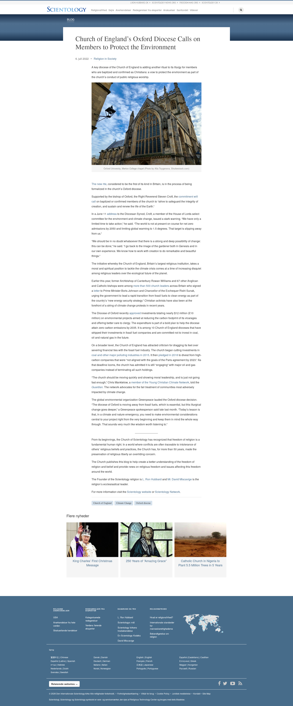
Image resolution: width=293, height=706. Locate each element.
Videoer (194, 10)
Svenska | (59, 672)
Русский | (187, 668)
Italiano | (101, 664)
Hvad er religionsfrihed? (161, 617)
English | (144, 657)
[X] (225, 683)
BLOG (70, 19)
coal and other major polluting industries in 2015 (120, 355)
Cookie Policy (163, 693)
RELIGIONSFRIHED (158, 609)
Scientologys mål (126, 622)
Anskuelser (169, 10)
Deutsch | (102, 660)
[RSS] (240, 683)
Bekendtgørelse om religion (159, 635)
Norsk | (102, 668)
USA (55, 617)
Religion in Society (105, 59)
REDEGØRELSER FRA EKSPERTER (95, 610)
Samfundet (182, 10)
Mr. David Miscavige (180, 479)
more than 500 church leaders (151, 286)
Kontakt (196, 693)
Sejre (111, 10)
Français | (144, 660)
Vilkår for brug (147, 693)
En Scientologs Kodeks (129, 635)
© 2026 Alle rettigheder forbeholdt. (82, 693)
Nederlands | (60, 668)
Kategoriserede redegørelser (92, 619)
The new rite (99, 184)
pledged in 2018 (168, 355)
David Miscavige (126, 640)
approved (135, 313)
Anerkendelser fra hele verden (64, 624)
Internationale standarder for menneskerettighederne (162, 625)
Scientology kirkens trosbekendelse (127, 629)
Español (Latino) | (63, 660)
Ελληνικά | (187, 660)
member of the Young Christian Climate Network (160, 382)
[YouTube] (233, 683)
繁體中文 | (59, 657)
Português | (147, 668)
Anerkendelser (123, 10)
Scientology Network (167, 492)
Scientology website (139, 492)
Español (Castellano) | (194, 657)
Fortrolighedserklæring (127, 693)
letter (97, 291)
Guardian (97, 387)
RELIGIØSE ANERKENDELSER (61, 610)
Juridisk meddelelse (181, 693)
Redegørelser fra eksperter (147, 10)
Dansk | (101, 657)
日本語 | (144, 664)
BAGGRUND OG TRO (127, 609)
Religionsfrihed (99, 10)
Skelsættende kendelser (65, 630)
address (112, 214)
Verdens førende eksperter (93, 627)
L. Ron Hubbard (152, 479)
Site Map (206, 693)
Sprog (51, 649)
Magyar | (188, 664)
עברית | (58, 664)
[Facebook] (219, 683)
